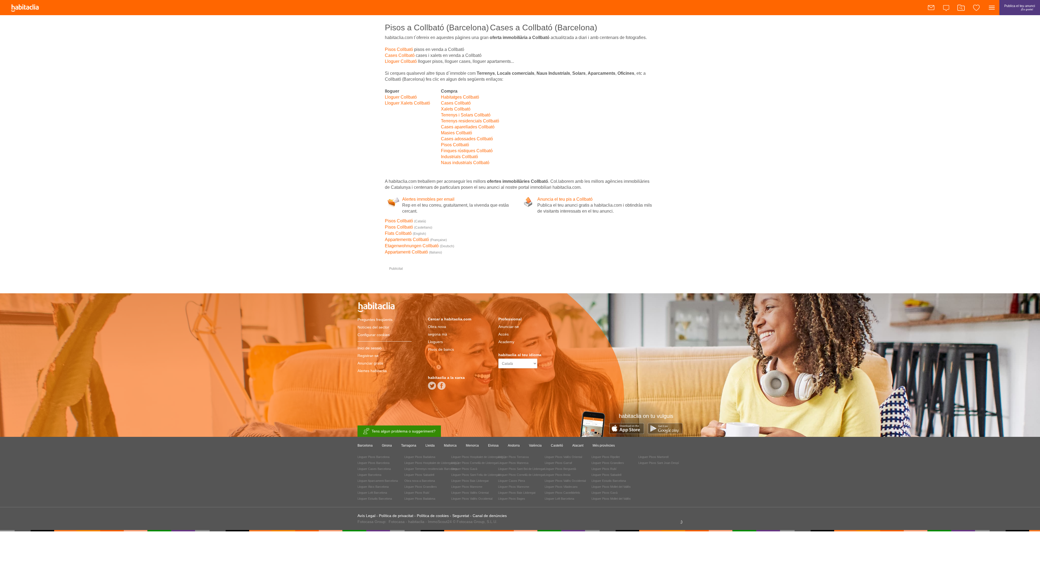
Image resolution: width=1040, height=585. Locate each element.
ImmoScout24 (440, 521)
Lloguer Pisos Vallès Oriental (470, 492)
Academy (506, 342)
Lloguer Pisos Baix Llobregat (470, 480)
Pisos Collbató (399, 49)
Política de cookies (433, 516)
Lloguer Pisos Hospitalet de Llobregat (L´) (431, 462)
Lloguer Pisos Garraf (558, 462)
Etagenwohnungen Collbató (419, 245)
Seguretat (460, 516)
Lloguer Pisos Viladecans (561, 486)
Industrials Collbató (459, 156)
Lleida (430, 445)
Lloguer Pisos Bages (511, 498)
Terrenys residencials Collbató (470, 121)
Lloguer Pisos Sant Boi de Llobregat (521, 468)
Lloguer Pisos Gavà (464, 468)
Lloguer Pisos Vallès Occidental (471, 498)
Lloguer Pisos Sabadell (419, 474)
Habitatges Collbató (460, 97)
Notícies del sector (373, 327)
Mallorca (450, 445)
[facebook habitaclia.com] (441, 387)
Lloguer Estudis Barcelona (375, 498)
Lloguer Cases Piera (511, 480)
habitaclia (385, 308)
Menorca (472, 445)
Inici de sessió (370, 348)
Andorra (514, 445)
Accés (503, 334)
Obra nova (437, 326)
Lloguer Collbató (401, 61)
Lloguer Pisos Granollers (420, 486)
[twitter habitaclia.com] (432, 387)
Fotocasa (397, 521)
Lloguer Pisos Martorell (653, 457)
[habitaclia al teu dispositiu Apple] (628, 432)
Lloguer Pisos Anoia (557, 474)
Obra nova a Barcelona (419, 480)
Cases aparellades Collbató (468, 127)
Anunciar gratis (370, 363)
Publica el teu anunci (1019, 7)
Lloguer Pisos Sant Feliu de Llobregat (475, 474)
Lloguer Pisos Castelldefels (562, 492)
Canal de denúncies (490, 516)
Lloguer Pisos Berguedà (560, 468)
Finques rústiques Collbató (467, 150)
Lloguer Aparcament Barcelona (378, 480)
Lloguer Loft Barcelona (372, 492)
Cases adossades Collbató (467, 138)
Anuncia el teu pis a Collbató (565, 199)
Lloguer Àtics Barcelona (373, 486)
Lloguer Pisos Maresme (466, 486)
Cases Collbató (400, 55)
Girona (387, 445)
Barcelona (365, 445)
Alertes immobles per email (428, 199)
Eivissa (493, 445)
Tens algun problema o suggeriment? (403, 431)
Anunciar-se (508, 326)
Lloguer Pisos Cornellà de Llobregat (474, 462)
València (535, 445)
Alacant (577, 445)
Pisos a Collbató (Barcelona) (437, 27)
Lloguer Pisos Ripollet (606, 457)
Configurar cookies (374, 335)
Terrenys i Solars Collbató (465, 115)
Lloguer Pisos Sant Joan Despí (658, 462)
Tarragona (408, 445)
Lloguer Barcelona (369, 474)
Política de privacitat (396, 516)
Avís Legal (366, 516)
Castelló (557, 445)
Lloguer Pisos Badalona (419, 457)
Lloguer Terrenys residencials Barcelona (430, 468)
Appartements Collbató (416, 239)
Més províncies (604, 445)
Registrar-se (368, 355)
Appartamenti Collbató (413, 252)
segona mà (437, 334)
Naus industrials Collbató (465, 162)
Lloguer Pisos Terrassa (513, 457)
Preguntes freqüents (375, 319)
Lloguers (435, 342)
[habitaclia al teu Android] (665, 432)
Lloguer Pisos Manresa (513, 462)
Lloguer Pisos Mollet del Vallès (611, 486)
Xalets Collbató (455, 109)
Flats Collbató (405, 233)
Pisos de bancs (441, 349)
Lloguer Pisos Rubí (416, 492)
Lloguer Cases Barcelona (374, 468)
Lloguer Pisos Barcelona (373, 457)
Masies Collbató (456, 133)
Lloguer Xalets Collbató (407, 103)
